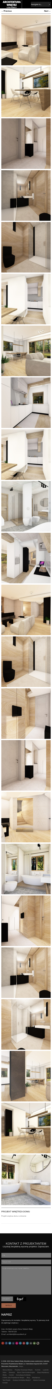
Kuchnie (38, 1370)
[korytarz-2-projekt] (26, 920)
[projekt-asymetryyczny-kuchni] (26, 402)
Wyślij (8, 1305)
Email (34, 1343)
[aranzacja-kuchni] (26, 454)
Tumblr (13, 1343)
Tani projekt (6, 1380)
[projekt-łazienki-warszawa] (26, 1180)
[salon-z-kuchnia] (26, 1076)
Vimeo (27, 1343)
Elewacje (12, 1372)
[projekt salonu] (26, 40)
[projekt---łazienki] (26, 972)
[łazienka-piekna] (26, 869)
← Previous (6, 11)
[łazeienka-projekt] (26, 1024)
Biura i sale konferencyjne (26, 1372)
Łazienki (45, 1370)
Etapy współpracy (43, 1372)
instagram (37, 1343)
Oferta (5, 1375)
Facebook (6, 1343)
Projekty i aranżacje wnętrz (24, 1370)
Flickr (16, 1343)
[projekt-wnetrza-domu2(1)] (26, 92)
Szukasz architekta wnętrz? (22, 1380)
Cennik (11, 1375)
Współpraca (36, 1377)
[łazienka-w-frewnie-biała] (26, 506)
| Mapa (21, 1366)
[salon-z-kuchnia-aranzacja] (26, 1128)
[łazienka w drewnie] (26, 247)
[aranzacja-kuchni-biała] (26, 558)
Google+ (2, 1343)
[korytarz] (26, 713)
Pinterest (23, 1343)
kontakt (5, 1383)
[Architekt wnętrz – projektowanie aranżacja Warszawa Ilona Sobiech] (11, 4)
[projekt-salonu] (26, 610)
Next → (47, 11)
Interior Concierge (39, 1380)
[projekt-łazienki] (26, 661)
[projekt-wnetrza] (26, 765)
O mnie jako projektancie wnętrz (13, 1377)
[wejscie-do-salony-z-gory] (26, 817)
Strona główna (7, 1370)
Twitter (9, 1343)
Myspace (30, 1343)
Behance (20, 1343)
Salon (4, 1372)
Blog (28, 1377)
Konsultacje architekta (23, 1375)
